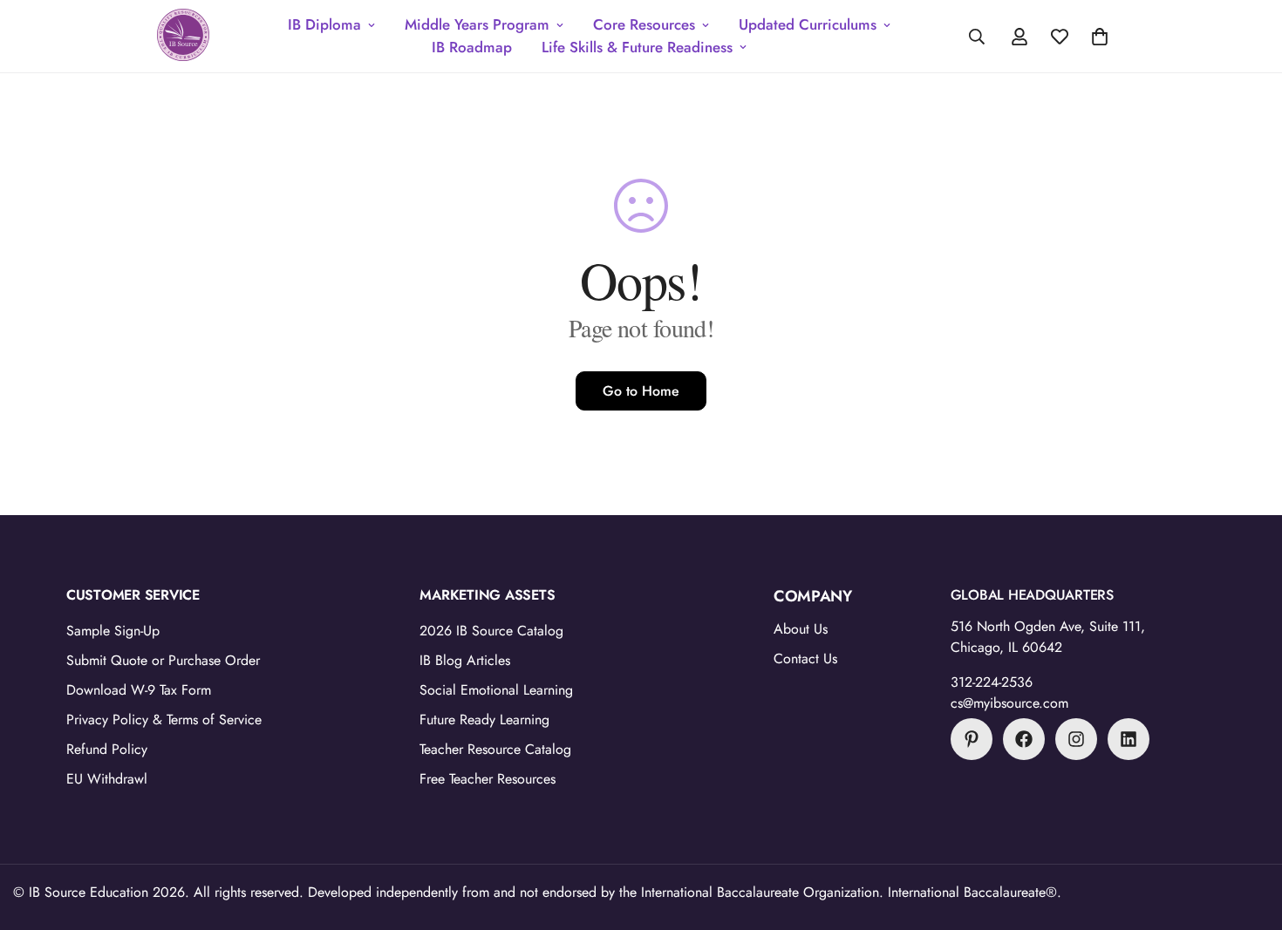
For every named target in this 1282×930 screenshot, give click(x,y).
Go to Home (641, 391)
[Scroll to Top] (1248, 835)
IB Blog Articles (464, 660)
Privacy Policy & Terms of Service (164, 719)
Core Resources (644, 24)
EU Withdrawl (106, 779)
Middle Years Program (477, 24)
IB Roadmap (472, 47)
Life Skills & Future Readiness (637, 47)
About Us (801, 629)
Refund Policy (106, 749)
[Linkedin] (1128, 739)
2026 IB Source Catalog (491, 631)
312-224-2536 (992, 682)
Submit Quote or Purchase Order (163, 660)
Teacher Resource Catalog (495, 749)
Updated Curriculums (807, 24)
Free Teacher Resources (487, 779)
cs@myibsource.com (1009, 703)
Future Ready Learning (484, 719)
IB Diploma (324, 24)
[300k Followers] (1024, 739)
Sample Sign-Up (113, 631)
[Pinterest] (971, 739)
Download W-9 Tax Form (138, 690)
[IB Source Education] (183, 36)
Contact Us (805, 658)
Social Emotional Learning (496, 690)
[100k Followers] (1076, 739)
